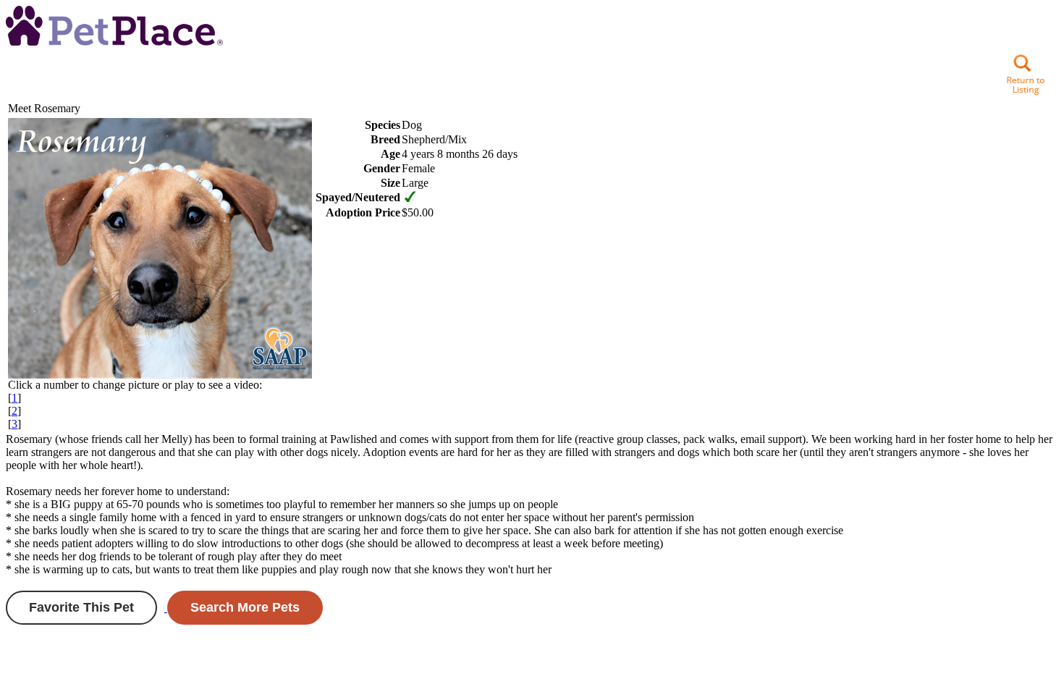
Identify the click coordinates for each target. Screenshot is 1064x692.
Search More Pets (245, 607)
